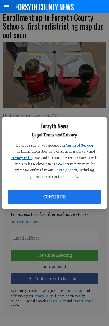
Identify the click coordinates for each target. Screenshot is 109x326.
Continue (54, 197)
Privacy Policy (22, 157)
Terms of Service (79, 145)
